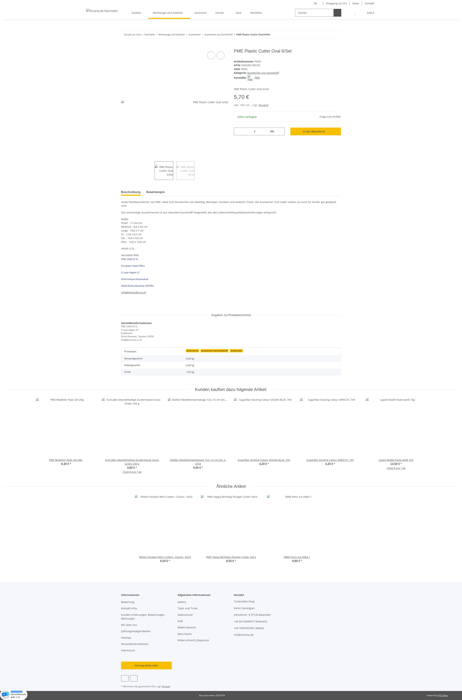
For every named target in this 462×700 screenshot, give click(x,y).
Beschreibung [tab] (131, 192)
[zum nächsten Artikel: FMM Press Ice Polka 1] (337, 34)
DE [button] (315, 3)
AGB (180, 621)
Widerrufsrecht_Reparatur (193, 640)
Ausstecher (236, 350)
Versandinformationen (134, 644)
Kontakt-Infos (129, 608)
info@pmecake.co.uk (133, 292)
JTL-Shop (443, 695)
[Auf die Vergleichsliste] (211, 55)
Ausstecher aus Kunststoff (263, 73)
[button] (348, 12)
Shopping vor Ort (336, 3)
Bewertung (127, 602)
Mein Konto (184, 634)
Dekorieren (192, 350)
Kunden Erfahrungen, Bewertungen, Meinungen (143, 616)
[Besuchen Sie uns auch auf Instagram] (133, 678)
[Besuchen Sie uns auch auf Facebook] (124, 678)
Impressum (128, 650)
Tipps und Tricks (188, 608)
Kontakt (369, 3)
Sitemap (126, 637)
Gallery (182, 602)
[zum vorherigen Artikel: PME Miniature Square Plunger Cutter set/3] (329, 34)
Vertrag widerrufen (146, 665)
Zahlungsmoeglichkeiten (136, 631)
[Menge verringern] (238, 131)
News (355, 3)
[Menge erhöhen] (280, 131)
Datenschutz (185, 614)
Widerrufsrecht (187, 627)
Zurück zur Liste (132, 34)
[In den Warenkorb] (124, 47)
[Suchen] (337, 13)
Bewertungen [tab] (155, 192)
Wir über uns (129, 625)
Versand (263, 105)
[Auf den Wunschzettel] (221, 55)
